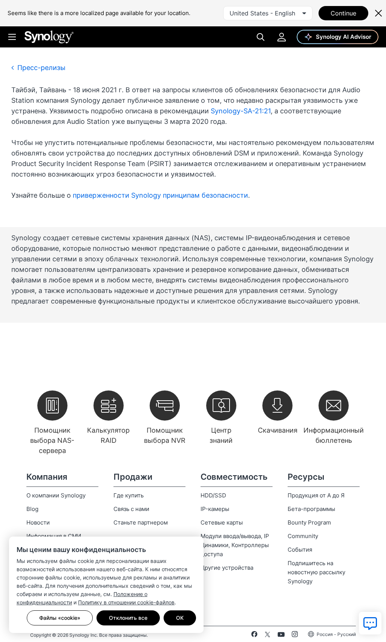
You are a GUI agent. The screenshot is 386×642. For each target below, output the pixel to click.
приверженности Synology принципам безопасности (160, 195)
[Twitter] (267, 635)
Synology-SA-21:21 (241, 111)
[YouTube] (281, 635)
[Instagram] (295, 635)
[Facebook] (254, 635)
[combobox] (267, 13)
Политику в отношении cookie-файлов (126, 602)
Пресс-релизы (40, 68)
